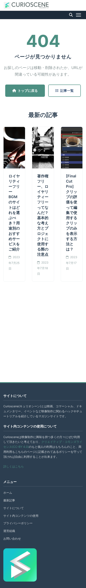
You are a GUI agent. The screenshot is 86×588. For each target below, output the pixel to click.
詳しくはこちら (13, 466)
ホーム (7, 492)
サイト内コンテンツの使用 (20, 515)
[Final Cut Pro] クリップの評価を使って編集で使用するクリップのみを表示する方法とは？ (71, 213)
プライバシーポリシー (18, 523)
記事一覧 (67, 90)
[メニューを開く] (78, 15)
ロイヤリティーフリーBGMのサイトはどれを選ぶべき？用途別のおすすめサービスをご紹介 (14, 213)
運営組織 (9, 531)
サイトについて (13, 508)
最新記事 (9, 500)
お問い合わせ (12, 538)
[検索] (71, 15)
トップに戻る (28, 90)
